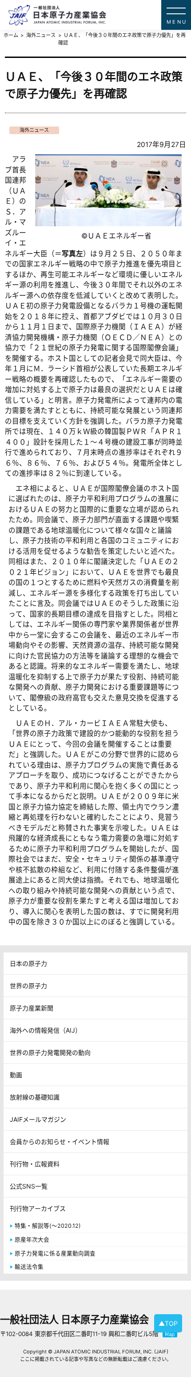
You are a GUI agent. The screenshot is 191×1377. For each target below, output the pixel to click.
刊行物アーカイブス (38, 1208)
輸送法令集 (29, 1266)
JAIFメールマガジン (38, 1119)
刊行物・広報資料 (35, 1164)
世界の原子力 (28, 985)
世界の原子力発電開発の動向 (50, 1052)
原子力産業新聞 (31, 1008)
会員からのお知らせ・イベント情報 (59, 1141)
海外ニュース (34, 130)
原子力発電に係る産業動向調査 (55, 1253)
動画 (16, 1075)
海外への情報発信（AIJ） (45, 1030)
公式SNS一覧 (29, 1186)
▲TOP (168, 1323)
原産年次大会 (32, 1239)
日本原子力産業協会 (99, 15)
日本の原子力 (28, 963)
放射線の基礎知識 (35, 1097)
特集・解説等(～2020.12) (48, 1225)
